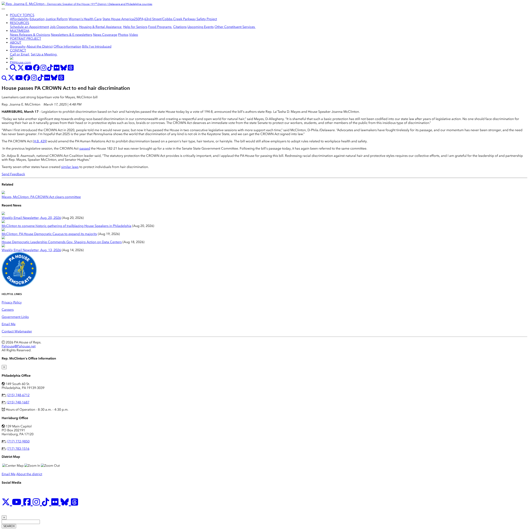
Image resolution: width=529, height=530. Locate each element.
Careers (8, 310)
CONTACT (18, 50)
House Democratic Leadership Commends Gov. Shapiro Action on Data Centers (62, 242)
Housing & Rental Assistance (100, 27)
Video (133, 35)
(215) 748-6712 (18, 395)
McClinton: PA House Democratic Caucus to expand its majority (49, 234)
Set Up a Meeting (44, 54)
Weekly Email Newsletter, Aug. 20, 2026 (31, 218)
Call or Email (20, 54)
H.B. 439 (40, 141)
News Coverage (105, 35)
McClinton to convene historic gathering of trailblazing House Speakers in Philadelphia (66, 226)
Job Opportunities (64, 27)
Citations (180, 27)
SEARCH (8, 526)
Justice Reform (56, 19)
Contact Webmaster (17, 331)
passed (84, 148)
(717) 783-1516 (18, 449)
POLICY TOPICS (22, 15)
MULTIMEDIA (19, 31)
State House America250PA (122, 19)
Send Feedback (13, 174)
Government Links (15, 317)
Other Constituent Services (235, 27)
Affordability (19, 19)
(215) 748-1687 (18, 402)
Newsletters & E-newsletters (71, 35)
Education (37, 19)
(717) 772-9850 (18, 441)
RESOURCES (19, 23)
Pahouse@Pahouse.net (19, 346)
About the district (29, 474)
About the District (39, 46)
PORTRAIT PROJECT (25, 39)
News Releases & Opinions (30, 35)
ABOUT (15, 42)
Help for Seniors (135, 27)
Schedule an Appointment (29, 27)
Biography (18, 46)
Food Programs (160, 27)
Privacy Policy (12, 302)
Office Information (67, 46)
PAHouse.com (20, 62)
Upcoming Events (200, 27)
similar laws (70, 167)
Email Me (8, 324)
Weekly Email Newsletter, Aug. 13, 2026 (31, 250)
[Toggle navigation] (3, 9)
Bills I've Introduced (96, 46)
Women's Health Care (85, 19)
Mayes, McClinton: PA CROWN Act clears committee (41, 197)
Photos (123, 35)
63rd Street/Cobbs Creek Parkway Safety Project (180, 19)
